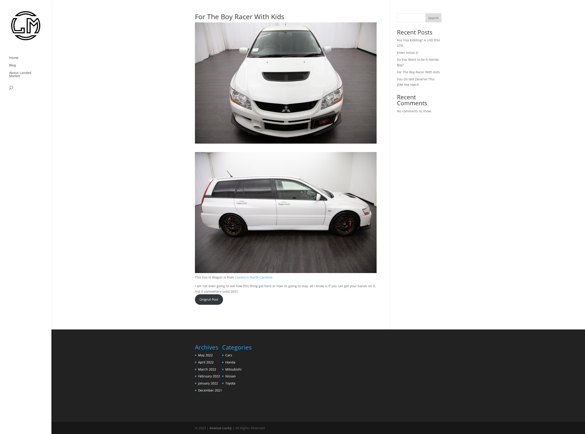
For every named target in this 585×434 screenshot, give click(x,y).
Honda (230, 362)
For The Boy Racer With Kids (418, 72)
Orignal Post (208, 299)
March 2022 (207, 369)
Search (433, 18)
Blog (12, 65)
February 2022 (209, 376)
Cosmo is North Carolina (253, 277)
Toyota (230, 383)
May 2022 (205, 355)
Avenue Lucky (221, 428)
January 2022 (208, 383)
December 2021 (210, 390)
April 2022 (206, 362)
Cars (228, 355)
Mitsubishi (233, 369)
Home (14, 58)
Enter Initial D (407, 52)
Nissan (230, 376)
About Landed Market (20, 74)
